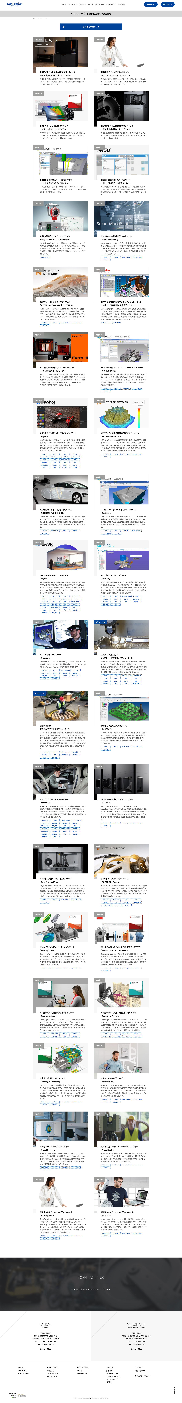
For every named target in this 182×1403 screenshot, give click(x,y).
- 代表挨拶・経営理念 (113, 1376)
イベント (79, 1370)
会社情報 (109, 1370)
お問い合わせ (168, 4)
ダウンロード (52, 1376)
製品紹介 (50, 1370)
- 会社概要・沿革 (112, 1373)
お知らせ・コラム (82, 1373)
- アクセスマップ (111, 1379)
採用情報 (150, 4)
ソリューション (52, 1373)
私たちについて (23, 1373)
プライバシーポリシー (143, 1376)
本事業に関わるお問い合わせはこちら (91, 1289)
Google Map (45, 1349)
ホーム (35, 19)
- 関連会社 (110, 1382)
